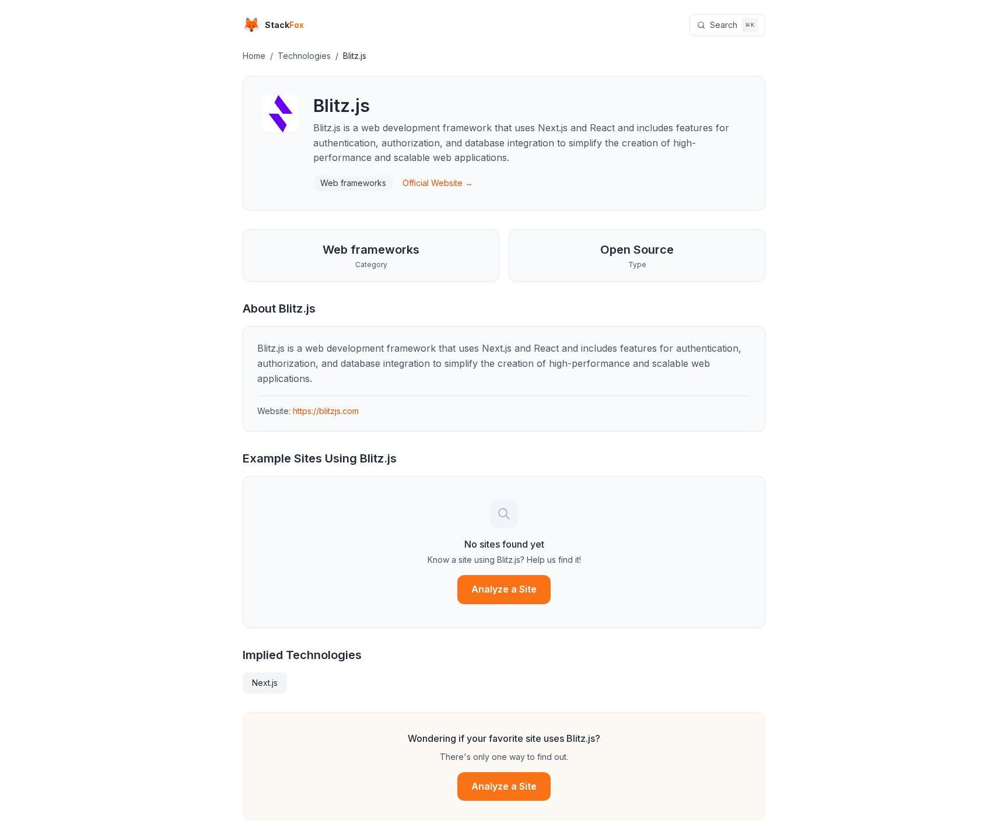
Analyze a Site (504, 589)
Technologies (304, 56)
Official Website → (437, 183)
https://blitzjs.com (326, 411)
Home (254, 56)
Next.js (265, 683)
